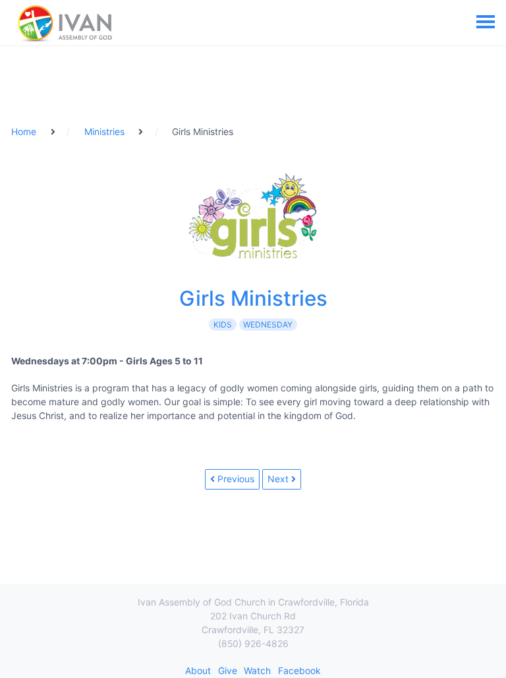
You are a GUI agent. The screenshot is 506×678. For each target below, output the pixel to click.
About (198, 670)
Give (227, 670)
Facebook (299, 670)
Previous (234, 478)
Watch (257, 670)
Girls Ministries (253, 298)
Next (279, 478)
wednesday (268, 324)
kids (222, 324)
